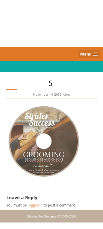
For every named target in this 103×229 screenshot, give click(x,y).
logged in (35, 205)
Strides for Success (41, 216)
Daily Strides (51, 24)
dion (66, 94)
